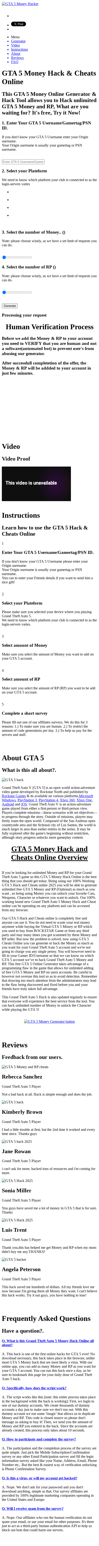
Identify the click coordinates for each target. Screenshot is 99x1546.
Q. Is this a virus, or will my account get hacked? (39, 1478)
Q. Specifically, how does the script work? (34, 1388)
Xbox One (84, 800)
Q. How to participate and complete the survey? (39, 1439)
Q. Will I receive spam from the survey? (33, 1509)
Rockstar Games (14, 796)
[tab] (49, 1343)
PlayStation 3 (27, 800)
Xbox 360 (67, 800)
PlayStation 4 (48, 800)
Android (8, 804)
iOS (24, 804)
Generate (10, 306)
